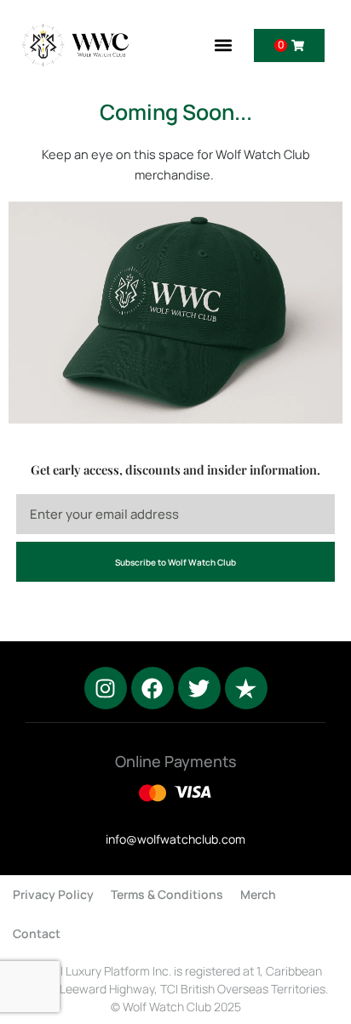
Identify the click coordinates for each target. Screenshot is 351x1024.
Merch (258, 894)
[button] (223, 45)
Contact (36, 933)
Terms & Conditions (167, 894)
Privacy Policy (53, 894)
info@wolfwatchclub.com (175, 839)
